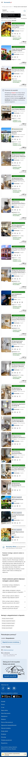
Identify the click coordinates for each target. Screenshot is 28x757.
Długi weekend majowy (6, 747)
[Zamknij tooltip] (19, 15)
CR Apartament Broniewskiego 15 (16, 484)
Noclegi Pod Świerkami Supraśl (18, 515)
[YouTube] (8, 688)
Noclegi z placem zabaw (7, 6)
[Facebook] (3, 688)
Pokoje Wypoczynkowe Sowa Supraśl (18, 26)
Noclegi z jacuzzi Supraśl (7, 628)
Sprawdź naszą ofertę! (10, 676)
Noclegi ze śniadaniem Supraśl (8, 623)
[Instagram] (14, 688)
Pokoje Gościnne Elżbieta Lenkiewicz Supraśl (18, 49)
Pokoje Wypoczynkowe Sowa (18, 532)
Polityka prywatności (6, 740)
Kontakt (3, 701)
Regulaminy (4, 743)
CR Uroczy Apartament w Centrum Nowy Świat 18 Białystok (18, 319)
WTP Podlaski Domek (17, 499)
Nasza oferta (4, 710)
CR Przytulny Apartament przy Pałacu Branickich (18, 468)
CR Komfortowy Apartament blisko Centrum (17, 453)
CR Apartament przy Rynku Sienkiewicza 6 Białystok (17, 179)
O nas (2, 707)
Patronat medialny (6, 728)
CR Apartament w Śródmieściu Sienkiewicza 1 (19, 437)
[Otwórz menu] (2, 2)
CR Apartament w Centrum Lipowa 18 (17, 389)
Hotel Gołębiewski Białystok (17, 295)
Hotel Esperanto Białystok (19, 249)
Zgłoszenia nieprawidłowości (8, 725)
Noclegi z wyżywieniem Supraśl (8, 620)
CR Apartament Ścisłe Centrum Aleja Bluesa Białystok (18, 421)
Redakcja (3, 734)
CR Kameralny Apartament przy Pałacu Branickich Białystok (18, 203)
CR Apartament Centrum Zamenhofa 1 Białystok (18, 365)
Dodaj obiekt (4, 731)
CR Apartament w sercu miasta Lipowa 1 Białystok (18, 155)
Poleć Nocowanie (5, 713)
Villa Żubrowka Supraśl (18, 70)
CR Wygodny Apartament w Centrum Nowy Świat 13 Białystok (19, 272)
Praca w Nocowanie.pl (7, 722)
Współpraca (4, 716)
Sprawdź (14, 20)
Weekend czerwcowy (6, 749)
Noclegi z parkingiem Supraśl (8, 625)
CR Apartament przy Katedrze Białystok (17, 342)
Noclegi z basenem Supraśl (7, 618)
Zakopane (13, 749)
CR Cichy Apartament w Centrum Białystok (18, 226)
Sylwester (14, 747)
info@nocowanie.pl (8, 650)
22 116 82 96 (6, 653)
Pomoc (3, 704)
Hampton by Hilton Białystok (17, 132)
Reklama (3, 719)
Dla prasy (3, 737)
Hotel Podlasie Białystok (18, 109)
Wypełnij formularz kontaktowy (10, 642)
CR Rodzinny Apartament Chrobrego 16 (18, 404)
